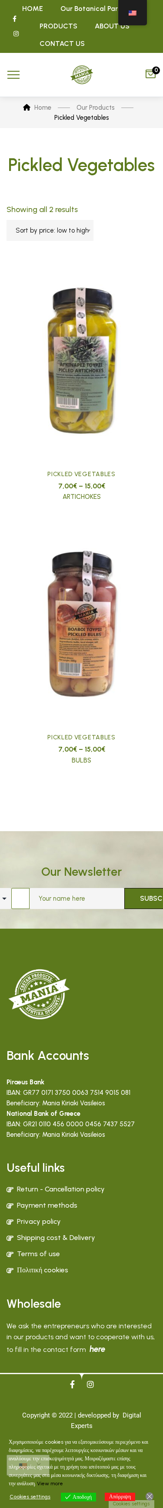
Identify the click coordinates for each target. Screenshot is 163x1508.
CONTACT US (62, 43)
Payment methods (47, 1205)
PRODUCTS (58, 26)
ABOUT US (112, 26)
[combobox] (50, 230)
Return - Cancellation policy (61, 1189)
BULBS (81, 760)
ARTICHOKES (82, 497)
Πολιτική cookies (42, 1270)
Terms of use (38, 1254)
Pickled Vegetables (81, 474)
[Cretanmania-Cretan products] (82, 75)
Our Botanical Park (90, 8)
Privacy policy (39, 1221)
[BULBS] (81, 624)
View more (50, 1483)
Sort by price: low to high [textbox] (52, 230)
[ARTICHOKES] (81, 361)
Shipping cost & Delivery (56, 1237)
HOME (32, 8)
